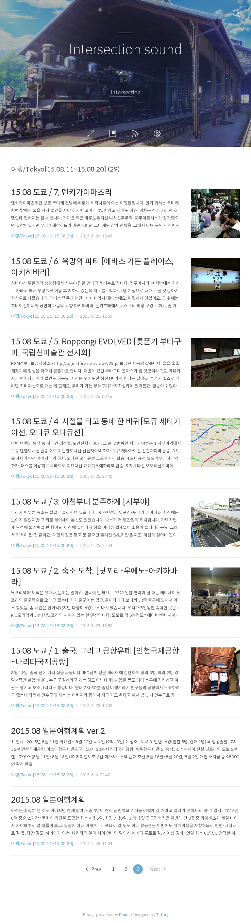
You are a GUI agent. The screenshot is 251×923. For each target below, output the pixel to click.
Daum (124, 914)
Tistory (162, 914)
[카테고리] (15, 13)
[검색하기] (236, 13)
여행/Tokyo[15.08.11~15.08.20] (42, 236)
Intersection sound (125, 50)
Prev (95, 869)
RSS (136, 133)
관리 (158, 133)
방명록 (114, 133)
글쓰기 (92, 133)
